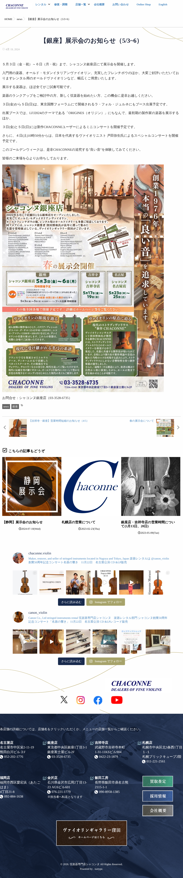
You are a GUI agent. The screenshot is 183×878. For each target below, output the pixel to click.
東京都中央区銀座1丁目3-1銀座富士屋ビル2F (67, 750)
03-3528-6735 (61, 757)
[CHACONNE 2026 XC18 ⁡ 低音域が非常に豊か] (105, 582)
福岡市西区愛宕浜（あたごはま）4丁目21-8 (20, 787)
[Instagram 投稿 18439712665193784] (78, 641)
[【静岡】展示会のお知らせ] (31, 486)
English (163, 4)
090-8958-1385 (109, 792)
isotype (98, 868)
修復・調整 (61, 4)
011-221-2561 (155, 761)
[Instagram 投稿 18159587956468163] (105, 641)
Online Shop (144, 4)
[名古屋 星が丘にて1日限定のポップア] (131, 641)
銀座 (15, 406)
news (6, 406)
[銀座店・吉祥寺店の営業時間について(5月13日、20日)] (150, 486)
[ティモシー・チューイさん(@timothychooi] (78, 582)
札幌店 (147, 743)
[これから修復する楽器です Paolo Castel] (52, 641)
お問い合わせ (120, 4)
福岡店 (5, 778)
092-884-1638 (13, 796)
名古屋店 (6, 743)
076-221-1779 (61, 792)
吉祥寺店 (101, 743)
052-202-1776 (13, 757)
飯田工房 (101, 778)
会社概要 (99, 4)
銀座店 (53, 743)
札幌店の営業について (79, 522)
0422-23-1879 (108, 757)
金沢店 (53, 778)
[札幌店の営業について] (91, 486)
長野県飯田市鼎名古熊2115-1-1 (111, 785)
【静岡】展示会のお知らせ (22, 522)
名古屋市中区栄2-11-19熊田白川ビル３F (17, 750)
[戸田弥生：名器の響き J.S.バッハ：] (131, 582)
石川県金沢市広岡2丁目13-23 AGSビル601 (67, 785)
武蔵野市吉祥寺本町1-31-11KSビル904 (110, 750)
